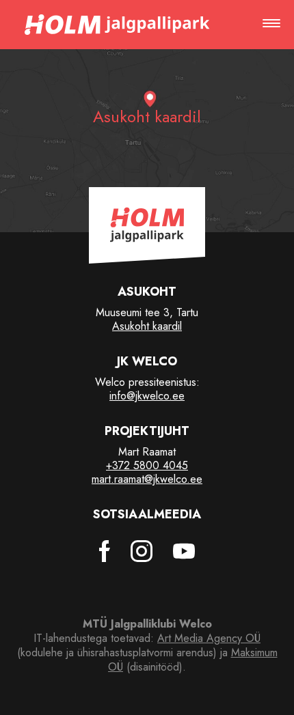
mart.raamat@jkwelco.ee (147, 479)
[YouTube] (184, 551)
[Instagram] (141, 551)
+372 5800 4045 (147, 465)
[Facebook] (104, 551)
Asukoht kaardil (147, 326)
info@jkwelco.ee (147, 396)
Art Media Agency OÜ (208, 638)
